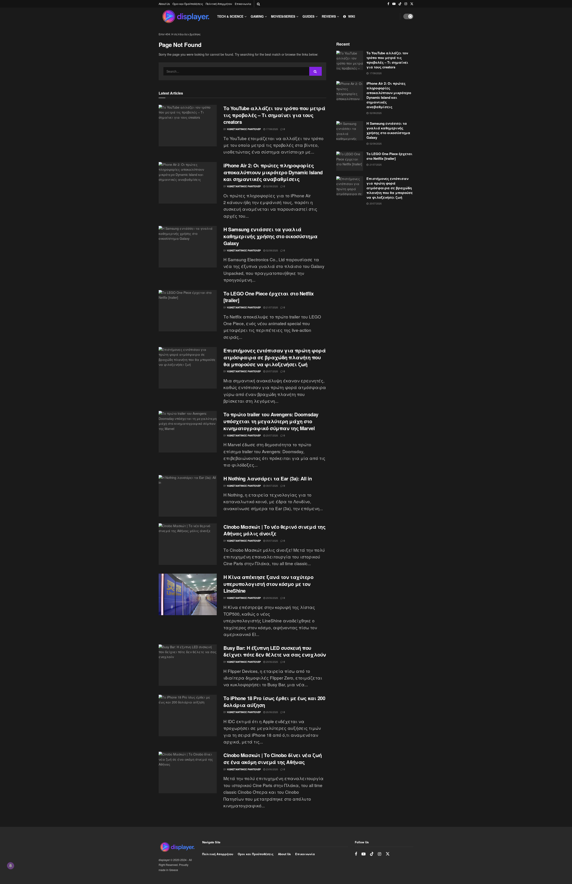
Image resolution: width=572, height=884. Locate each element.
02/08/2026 (271, 186)
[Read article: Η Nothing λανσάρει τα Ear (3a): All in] (188, 496)
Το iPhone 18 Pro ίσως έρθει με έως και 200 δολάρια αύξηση (274, 702)
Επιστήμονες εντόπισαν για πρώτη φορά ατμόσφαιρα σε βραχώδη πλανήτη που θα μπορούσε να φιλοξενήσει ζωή (274, 357)
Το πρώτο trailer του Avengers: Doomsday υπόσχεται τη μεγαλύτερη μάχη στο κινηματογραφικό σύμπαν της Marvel (270, 421)
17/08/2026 (271, 129)
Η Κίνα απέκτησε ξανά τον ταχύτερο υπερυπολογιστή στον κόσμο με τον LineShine (268, 583)
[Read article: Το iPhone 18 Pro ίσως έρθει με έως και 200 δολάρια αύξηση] (188, 715)
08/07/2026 (271, 485)
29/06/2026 (271, 598)
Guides (308, 16)
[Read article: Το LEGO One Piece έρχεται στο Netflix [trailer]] (188, 311)
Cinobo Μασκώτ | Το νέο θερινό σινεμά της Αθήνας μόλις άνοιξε (274, 530)
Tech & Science (230, 16)
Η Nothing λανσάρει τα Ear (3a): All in (267, 478)
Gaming (257, 16)
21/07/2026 (271, 307)
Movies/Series (283, 16)
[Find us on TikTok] (400, 4)
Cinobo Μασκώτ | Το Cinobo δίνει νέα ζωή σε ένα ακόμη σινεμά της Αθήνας (272, 758)
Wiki (351, 16)
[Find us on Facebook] (388, 4)
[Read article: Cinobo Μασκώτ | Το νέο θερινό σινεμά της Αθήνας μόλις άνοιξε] (188, 544)
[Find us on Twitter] (411, 4)
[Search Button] (258, 4)
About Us (164, 4)
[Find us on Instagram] (405, 4)
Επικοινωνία (243, 4)
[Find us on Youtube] (393, 4)
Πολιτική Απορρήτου (219, 4)
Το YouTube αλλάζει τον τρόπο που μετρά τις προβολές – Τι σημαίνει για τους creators (274, 115)
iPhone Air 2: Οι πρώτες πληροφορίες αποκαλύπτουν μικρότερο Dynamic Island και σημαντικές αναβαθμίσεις (273, 172)
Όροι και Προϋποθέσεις (187, 4)
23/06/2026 (271, 769)
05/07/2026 (271, 540)
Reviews (329, 16)
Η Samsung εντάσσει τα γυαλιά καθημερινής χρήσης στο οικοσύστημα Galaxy (270, 236)
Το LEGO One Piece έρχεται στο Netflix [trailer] (268, 297)
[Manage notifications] (10, 865)
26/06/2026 (271, 712)
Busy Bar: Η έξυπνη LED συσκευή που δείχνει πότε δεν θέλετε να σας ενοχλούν (274, 651)
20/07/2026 (271, 371)
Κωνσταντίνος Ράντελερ (244, 129)
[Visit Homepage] (185, 16)
